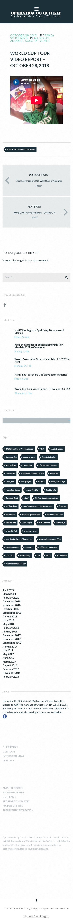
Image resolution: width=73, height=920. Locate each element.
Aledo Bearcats (57, 449)
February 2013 (11, 676)
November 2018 (12, 605)
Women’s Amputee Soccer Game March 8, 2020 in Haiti (41, 360)
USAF (48, 555)
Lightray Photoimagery (36, 916)
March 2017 (9, 661)
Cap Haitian (27, 465)
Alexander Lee (11, 457)
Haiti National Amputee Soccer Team (37, 506)
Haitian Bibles (11, 506)
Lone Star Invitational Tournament (19, 539)
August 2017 (10, 646)
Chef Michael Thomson (48, 465)
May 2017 (8, 654)
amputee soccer (29, 457)
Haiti (26, 498)
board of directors (49, 457)
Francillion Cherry (13, 490)
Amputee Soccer (23, 41)
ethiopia (41, 482)
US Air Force (62, 555)
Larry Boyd (60, 523)
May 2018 (8, 623)
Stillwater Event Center (49, 547)
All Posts (41, 38)
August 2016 (10, 665)
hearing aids (10, 514)
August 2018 (10, 616)
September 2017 (12, 642)
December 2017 (12, 635)
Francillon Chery (33, 490)
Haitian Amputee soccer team (46, 498)
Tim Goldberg (25, 555)
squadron (29, 547)
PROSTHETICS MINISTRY (16, 801)
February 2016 (11, 669)
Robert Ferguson (12, 547)
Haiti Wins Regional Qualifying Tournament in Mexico (39, 331)
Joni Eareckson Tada (55, 514)
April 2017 (8, 657)
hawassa (62, 506)
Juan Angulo (27, 523)
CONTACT (8, 760)
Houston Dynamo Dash (31, 514)
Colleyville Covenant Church (32, 473)
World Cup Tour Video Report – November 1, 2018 (42, 389)
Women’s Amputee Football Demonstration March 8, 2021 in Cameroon (38, 346)
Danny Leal (10, 482)
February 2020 (11, 597)
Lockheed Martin (30, 531)
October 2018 (10, 608)
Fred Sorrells (51, 490)
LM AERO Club (11, 531)
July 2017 (8, 650)
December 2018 (12, 601)
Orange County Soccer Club (50, 539)
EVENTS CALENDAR (13, 756)
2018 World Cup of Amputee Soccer (21, 149)
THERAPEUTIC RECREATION (18, 810)
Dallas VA (54, 473)
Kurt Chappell (44, 523)
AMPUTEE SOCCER (13, 787)
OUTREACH (9, 796)
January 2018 (10, 631)
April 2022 (8, 590)
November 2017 (12, 639)
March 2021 (9, 593)
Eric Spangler (26, 482)
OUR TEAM (9, 751)
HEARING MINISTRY (13, 792)
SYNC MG (9, 555)
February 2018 (11, 627)
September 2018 (12, 612)
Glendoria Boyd (12, 498)
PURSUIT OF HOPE (13, 805)
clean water (10, 473)
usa (38, 555)
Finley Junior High (58, 482)
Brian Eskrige (11, 465)
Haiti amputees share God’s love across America (40, 374)
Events (43, 41)
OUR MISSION (10, 747)
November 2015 (12, 672)
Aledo (42, 449)
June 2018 (8, 620)
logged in (21, 260)
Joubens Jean (11, 523)
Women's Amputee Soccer (16, 564)
